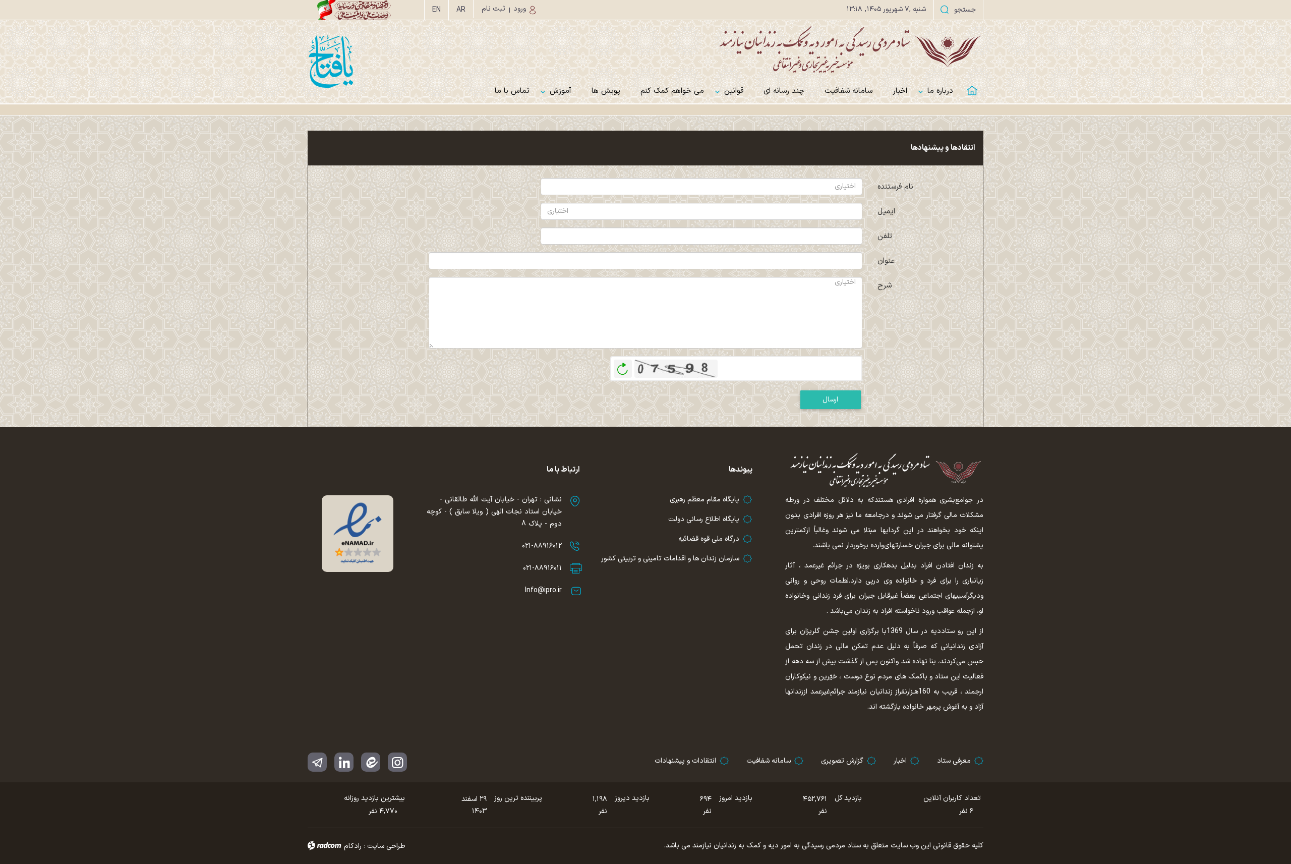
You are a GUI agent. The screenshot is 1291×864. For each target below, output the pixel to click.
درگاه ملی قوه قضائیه (708, 539)
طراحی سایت (386, 846)
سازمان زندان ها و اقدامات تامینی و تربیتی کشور (670, 558)
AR (460, 10)
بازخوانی (623, 366)
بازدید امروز (735, 798)
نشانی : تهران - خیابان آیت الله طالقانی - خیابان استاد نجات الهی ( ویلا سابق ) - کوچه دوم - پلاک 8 (494, 511)
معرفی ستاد (954, 761)
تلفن (884, 236)
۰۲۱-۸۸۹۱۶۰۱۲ (542, 546)
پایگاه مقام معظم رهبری (704, 499)
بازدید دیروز (632, 798)
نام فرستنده (895, 187)
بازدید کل (848, 798)
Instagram (397, 762)
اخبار (900, 761)
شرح (884, 286)
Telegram (317, 762)
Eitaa (370, 762)
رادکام (353, 846)
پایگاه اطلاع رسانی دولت (703, 519)
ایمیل (886, 211)
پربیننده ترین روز (518, 798)
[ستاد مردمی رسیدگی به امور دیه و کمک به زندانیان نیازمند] (645, 49)
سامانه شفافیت (768, 761)
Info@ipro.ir (543, 590)
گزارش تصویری (842, 761)
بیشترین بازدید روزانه (374, 798)
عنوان (886, 261)
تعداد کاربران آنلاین (952, 798)
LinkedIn (344, 762)
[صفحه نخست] (973, 84)
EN (436, 10)
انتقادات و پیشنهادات (685, 761)
